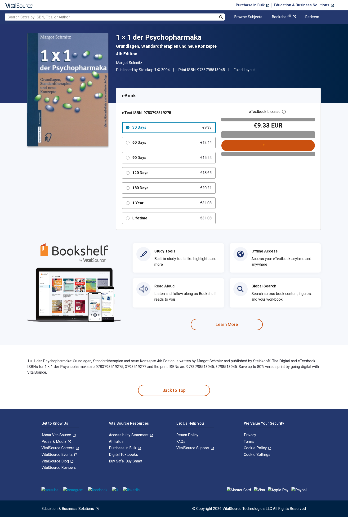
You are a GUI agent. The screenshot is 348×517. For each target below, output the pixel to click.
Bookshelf (281, 17)
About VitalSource (56, 435)
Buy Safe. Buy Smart (125, 461)
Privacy (250, 435)
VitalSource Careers (58, 448)
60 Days (172, 142)
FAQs (180, 441)
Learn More (227, 324)
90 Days (172, 157)
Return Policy (187, 435)
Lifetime (172, 218)
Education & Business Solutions (302, 5)
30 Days (172, 127)
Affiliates (116, 441)
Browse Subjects (248, 17)
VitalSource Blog (55, 461)
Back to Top (174, 390)
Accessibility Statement (129, 435)
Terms (249, 441)
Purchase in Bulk (251, 5)
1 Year (172, 203)
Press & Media (54, 441)
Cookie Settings (257, 454)
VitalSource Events (57, 454)
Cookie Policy (256, 448)
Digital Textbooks (123, 454)
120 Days (172, 173)
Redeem (312, 17)
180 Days (172, 188)
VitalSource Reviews (58, 467)
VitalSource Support (193, 448)
